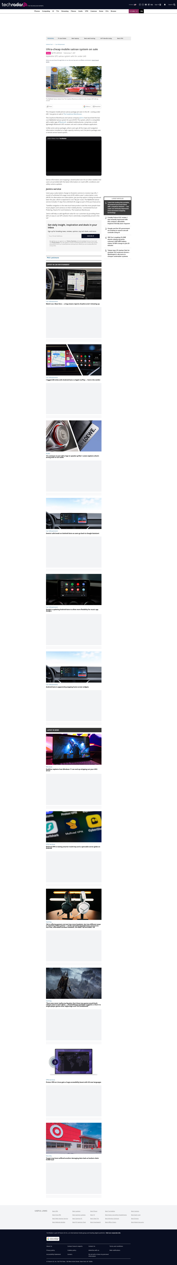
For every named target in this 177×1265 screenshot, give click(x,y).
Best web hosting (89, 38)
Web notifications (115, 1250)
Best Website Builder (58, 1222)
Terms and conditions (116, 1246)
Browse (113, 11)
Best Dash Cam (135, 1215)
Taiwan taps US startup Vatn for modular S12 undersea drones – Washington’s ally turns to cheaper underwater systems (119, 253)
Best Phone (93, 1211)
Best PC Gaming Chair (79, 1222)
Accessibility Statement (53, 1254)
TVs (57, 11)
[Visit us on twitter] (143, 4)
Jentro (81, 118)
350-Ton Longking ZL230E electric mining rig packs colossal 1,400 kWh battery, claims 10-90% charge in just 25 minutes (118, 241)
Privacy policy (50, 1250)
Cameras (94, 11)
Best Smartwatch (95, 1222)
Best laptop (75, 38)
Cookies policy (71, 1250)
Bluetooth (62, 122)
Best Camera (135, 1211)
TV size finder (62, 38)
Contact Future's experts (75, 1246)
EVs (107, 11)
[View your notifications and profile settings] (165, 4)
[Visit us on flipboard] (149, 4)
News (48, 53)
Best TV (92, 1215)
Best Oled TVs (94, 1218)
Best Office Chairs (110, 1222)
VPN (86, 11)
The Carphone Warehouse (72, 114)
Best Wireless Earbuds (112, 1218)
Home (101, 11)
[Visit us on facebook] (140, 4)
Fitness (73, 11)
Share (50, 106)
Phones (37, 11)
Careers (69, 1254)
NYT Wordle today (106, 38)
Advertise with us (93, 1250)
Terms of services (72, 241)
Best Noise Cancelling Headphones (116, 1215)
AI (53, 11)
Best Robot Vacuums (137, 1222)
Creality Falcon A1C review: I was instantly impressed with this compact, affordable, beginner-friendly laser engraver (119, 220)
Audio (80, 11)
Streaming (64, 11)
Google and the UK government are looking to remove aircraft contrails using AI (119, 230)
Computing (46, 11)
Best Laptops (76, 1211)
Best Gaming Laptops (79, 1215)
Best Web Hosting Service (60, 1218)
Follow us (88, 106)
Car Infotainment (60, 44)
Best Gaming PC (77, 1218)
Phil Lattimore (57, 53)
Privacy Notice (56, 242)
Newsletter (98, 106)
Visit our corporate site (113, 1233)
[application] (73, 156)
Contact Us (91, 1246)
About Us (49, 1246)
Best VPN (120, 38)
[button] (171, 5)
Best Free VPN (56, 1215)
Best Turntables (110, 1211)
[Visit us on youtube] (146, 4)
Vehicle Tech (49, 44)
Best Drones (135, 1218)
